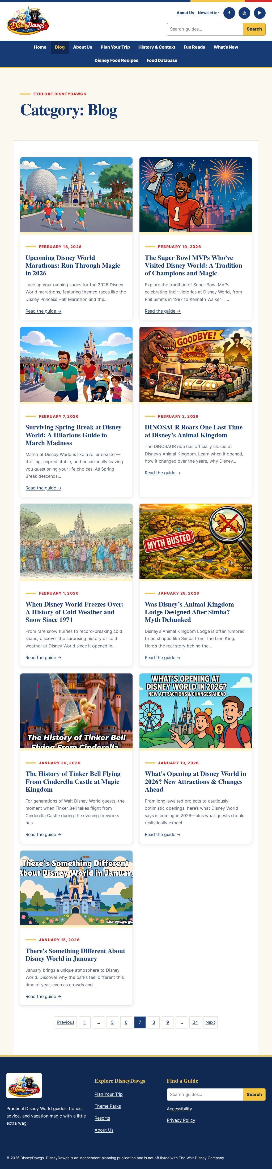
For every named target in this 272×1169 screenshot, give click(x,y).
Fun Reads (194, 47)
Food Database (162, 60)
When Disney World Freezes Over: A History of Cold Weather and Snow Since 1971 (75, 612)
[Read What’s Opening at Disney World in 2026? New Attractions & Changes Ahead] (195, 711)
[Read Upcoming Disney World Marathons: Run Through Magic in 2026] (76, 195)
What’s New (226, 47)
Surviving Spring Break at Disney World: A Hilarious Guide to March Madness (74, 434)
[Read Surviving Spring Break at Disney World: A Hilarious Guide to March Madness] (76, 365)
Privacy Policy (181, 1120)
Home (40, 47)
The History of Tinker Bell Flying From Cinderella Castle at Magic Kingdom (73, 781)
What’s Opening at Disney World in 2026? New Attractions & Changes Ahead (195, 781)
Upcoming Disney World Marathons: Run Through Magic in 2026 (73, 265)
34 (195, 1022)
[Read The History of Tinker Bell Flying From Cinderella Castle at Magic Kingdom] (76, 711)
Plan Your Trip (115, 47)
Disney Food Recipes (116, 60)
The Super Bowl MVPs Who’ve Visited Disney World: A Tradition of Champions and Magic (193, 265)
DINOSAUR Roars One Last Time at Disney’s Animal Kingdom (194, 431)
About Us (185, 12)
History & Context (156, 47)
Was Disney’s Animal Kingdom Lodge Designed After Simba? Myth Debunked (189, 612)
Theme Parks (108, 1106)
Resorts (102, 1118)
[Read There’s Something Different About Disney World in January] (76, 889)
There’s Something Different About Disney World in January (75, 954)
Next (210, 1022)
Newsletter (208, 12)
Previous (65, 1022)
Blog (60, 47)
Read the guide (43, 311)
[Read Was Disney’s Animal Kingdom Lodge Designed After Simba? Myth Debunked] (195, 542)
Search (254, 29)
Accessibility (179, 1108)
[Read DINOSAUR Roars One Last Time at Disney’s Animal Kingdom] (195, 365)
